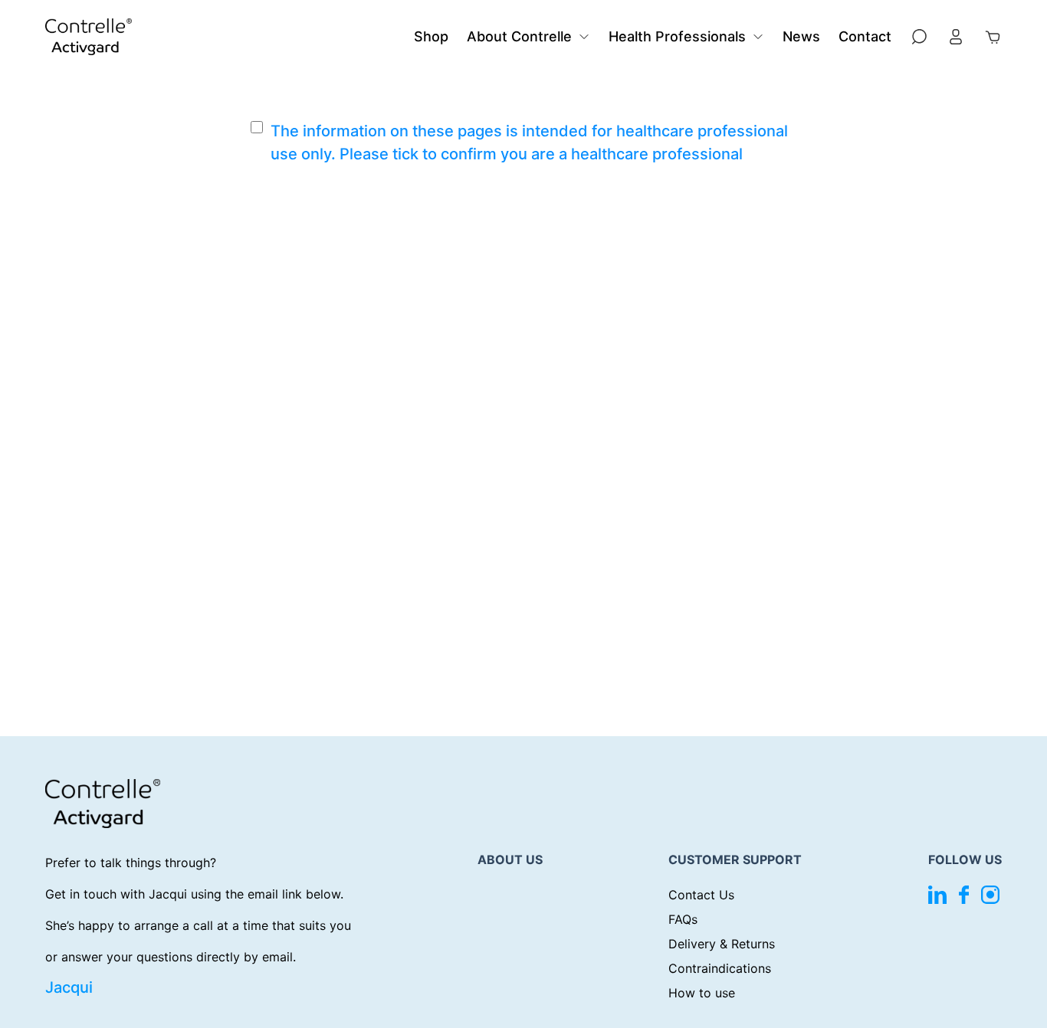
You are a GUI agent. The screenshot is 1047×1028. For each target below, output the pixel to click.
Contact (865, 36)
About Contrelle (519, 36)
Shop (431, 36)
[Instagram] (990, 895)
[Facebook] (964, 895)
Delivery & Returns (721, 943)
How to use (701, 992)
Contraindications (719, 968)
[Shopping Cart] (992, 37)
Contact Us (701, 894)
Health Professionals (677, 36)
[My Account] (956, 37)
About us (510, 859)
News (801, 36)
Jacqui (69, 987)
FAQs (682, 919)
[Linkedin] (937, 895)
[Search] (919, 37)
